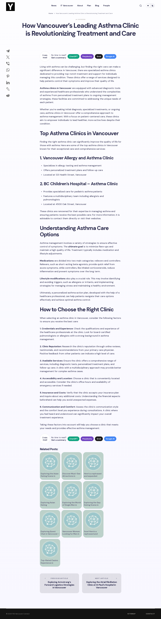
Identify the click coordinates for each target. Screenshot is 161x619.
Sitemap (132, 614)
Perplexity (87, 56)
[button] (140, 5)
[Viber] (8, 63)
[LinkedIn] (8, 83)
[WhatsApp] (8, 70)
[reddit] (8, 95)
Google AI (110, 56)
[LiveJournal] (8, 89)
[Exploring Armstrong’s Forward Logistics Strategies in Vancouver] (59, 583)
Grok (99, 56)
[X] (8, 57)
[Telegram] (8, 51)
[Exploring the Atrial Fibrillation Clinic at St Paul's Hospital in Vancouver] (101, 583)
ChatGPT (73, 56)
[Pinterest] (8, 76)
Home (51, 13)
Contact (150, 614)
